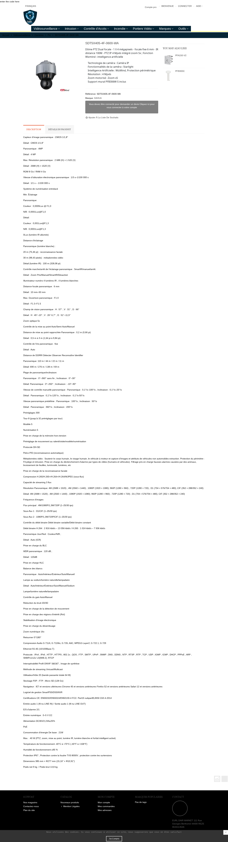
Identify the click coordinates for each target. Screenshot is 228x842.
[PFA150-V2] (168, 60)
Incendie (119, 28)
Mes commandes (106, 806)
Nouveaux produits (69, 802)
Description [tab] (33, 129)
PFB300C (180, 71)
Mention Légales (71, 806)
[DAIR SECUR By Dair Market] (40, 17)
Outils (182, 28)
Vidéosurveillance (45, 28)
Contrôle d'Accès (95, 28)
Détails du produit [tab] (59, 129)
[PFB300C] (168, 76)
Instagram (217, 779)
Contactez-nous (31, 806)
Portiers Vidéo (142, 28)
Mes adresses (105, 810)
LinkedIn (224, 779)
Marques (165, 28)
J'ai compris (114, 839)
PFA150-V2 (180, 55)
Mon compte (104, 802)
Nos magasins (30, 802)
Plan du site (29, 810)
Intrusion (70, 28)
